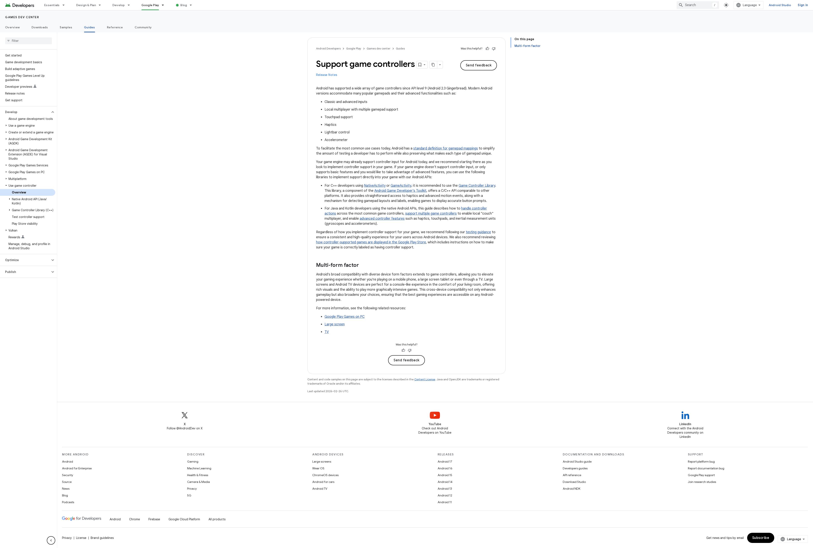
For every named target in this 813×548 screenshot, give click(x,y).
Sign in (803, 5)
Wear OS (318, 468)
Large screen (335, 324)
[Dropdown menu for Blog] (192, 5)
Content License (424, 379)
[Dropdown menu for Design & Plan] (101, 5)
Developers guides (575, 468)
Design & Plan (86, 5)
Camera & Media (198, 482)
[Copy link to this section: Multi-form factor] (363, 265)
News (65, 488)
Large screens (321, 461)
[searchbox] (28, 40)
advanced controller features (382, 218)
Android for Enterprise (77, 468)
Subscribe (760, 538)
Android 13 (445, 488)
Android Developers (328, 48)
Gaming (192, 461)
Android (67, 461)
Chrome (134, 519)
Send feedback (479, 65)
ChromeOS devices (325, 475)
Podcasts (68, 502)
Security (67, 475)
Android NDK (571, 488)
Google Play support (701, 475)
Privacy (192, 488)
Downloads (40, 27)
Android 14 (445, 482)
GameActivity (401, 186)
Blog (183, 5)
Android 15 (445, 475)
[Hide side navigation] (51, 540)
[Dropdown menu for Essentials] (65, 5)
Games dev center (22, 17)
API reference (572, 475)
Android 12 (445, 495)
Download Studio (574, 482)
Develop (118, 5)
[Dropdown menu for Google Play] (164, 5)
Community (143, 27)
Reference (115, 27)
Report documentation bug (706, 468)
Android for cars (323, 482)
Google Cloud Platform (184, 519)
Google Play (150, 5)
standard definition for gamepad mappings (445, 148)
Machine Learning (199, 468)
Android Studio (780, 5)
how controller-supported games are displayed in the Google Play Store (371, 242)
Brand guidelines (102, 538)
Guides (89, 27)
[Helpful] (487, 48)
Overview (12, 27)
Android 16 (445, 468)
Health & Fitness (197, 475)
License (81, 538)
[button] (25, 112)
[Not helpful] (494, 48)
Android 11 (445, 502)
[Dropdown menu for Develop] (130, 5)
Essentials (52, 5)
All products (217, 519)
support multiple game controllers (431, 213)
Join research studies (702, 482)
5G (189, 495)
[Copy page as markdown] (433, 64)
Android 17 (445, 461)
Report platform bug (701, 461)
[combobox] (698, 5)
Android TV (319, 488)
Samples (66, 27)
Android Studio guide (577, 461)
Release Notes (326, 75)
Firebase (154, 519)
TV (327, 332)
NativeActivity (375, 186)
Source (67, 482)
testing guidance (478, 232)
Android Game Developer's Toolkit (400, 191)
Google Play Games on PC (345, 317)
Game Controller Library (477, 186)
